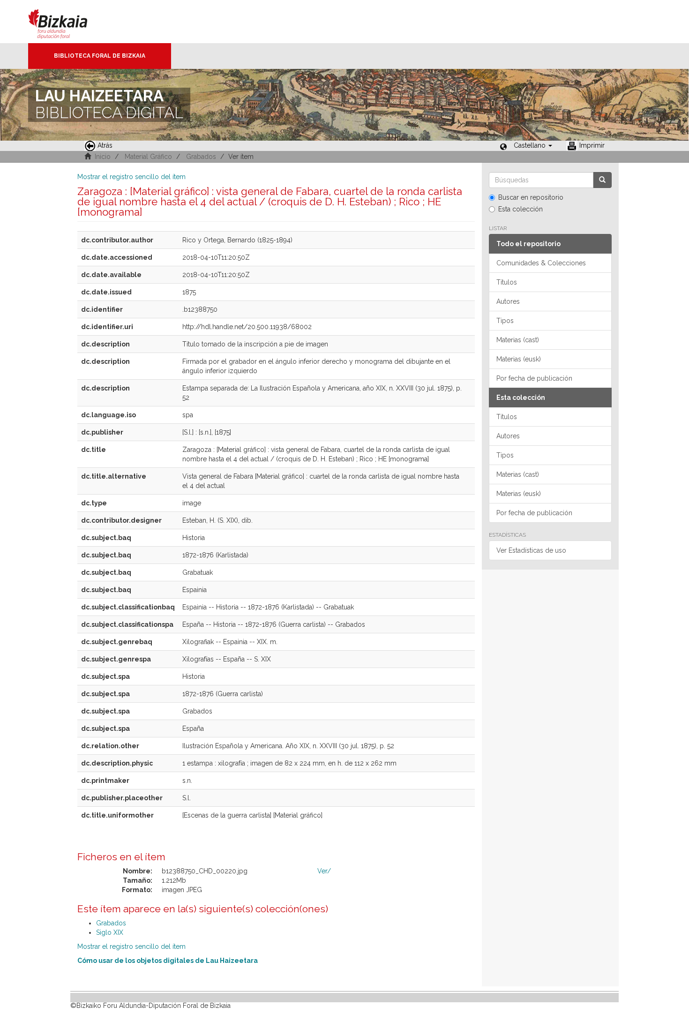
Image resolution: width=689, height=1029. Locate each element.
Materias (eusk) (518, 359)
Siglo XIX (109, 932)
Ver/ (324, 871)
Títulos (506, 282)
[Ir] (602, 180)
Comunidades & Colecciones (541, 263)
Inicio (103, 156)
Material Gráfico (148, 156)
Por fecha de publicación (534, 378)
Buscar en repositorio (530, 197)
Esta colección (520, 209)
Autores (508, 301)
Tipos (505, 320)
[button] (533, 145)
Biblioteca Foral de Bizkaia (99, 56)
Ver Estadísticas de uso (531, 550)
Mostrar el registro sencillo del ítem (131, 176)
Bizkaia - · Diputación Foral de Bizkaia (67, 21)
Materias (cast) (517, 340)
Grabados (201, 156)
